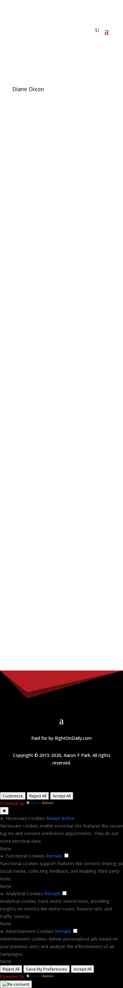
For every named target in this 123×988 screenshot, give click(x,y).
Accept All (62, 796)
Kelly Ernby (76, 108)
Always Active (60, 818)
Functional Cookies (25, 856)
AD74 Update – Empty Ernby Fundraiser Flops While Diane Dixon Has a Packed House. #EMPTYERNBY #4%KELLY (59, 452)
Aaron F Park (49, 320)
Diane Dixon (78, 374)
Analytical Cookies (24, 893)
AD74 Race (53, 108)
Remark (54, 856)
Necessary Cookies (25, 818)
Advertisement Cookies (30, 931)
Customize (13, 796)
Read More (23, 293)
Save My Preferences (46, 969)
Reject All (37, 796)
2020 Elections (27, 108)
